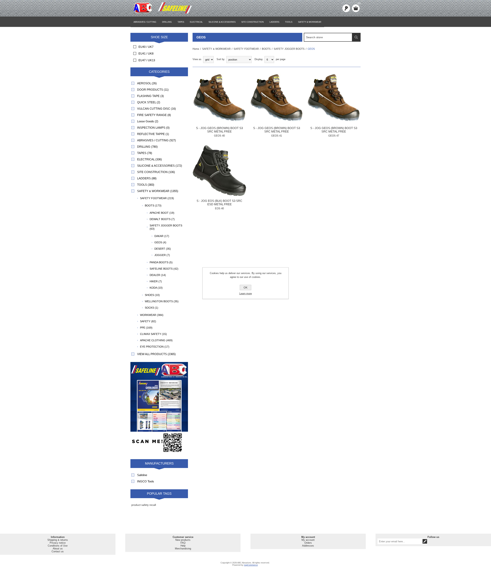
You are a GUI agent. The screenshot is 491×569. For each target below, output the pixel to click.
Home (196, 48)
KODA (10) (156, 287)
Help (182, 545)
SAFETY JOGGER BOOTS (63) (166, 227)
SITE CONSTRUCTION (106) (156, 172)
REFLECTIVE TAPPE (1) (153, 134)
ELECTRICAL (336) (149, 159)
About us (58, 548)
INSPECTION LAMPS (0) (153, 127)
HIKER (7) (156, 281)
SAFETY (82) (148, 321)
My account (308, 539)
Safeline (142, 475)
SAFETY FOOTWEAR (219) (157, 198)
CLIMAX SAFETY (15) (153, 333)
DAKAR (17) (161, 236)
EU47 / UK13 (146, 60)
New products (182, 539)
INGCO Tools (145, 481)
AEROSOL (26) (147, 83)
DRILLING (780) (147, 146)
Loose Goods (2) (147, 121)
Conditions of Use (58, 545)
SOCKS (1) (151, 307)
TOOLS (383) (145, 184)
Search (356, 37)
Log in (346, 8)
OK (245, 287)
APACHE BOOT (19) (162, 212)
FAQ (182, 542)
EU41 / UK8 (145, 53)
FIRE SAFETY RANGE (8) (154, 115)
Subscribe (425, 541)
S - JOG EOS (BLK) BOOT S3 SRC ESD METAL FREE (219, 202)
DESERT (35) (162, 248)
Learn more (245, 293)
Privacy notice (58, 542)
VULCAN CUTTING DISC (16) (156, 108)
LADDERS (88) (147, 178)
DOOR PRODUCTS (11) (153, 89)
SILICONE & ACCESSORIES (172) (159, 165)
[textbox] (328, 37)
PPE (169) (146, 327)
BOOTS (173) (153, 205)
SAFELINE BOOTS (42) (164, 268)
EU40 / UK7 (145, 46)
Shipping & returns (57, 539)
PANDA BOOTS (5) (161, 262)
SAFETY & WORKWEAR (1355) (157, 191)
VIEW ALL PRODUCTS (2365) (156, 354)
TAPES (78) (144, 153)
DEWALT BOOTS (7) (162, 219)
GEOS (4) (160, 242)
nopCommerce (251, 565)
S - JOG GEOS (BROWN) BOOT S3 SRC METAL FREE (219, 129)
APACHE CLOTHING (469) (156, 340)
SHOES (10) (152, 295)
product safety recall (143, 504)
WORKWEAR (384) (151, 314)
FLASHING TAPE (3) (150, 96)
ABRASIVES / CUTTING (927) (156, 140)
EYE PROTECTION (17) (154, 346)
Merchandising (183, 548)
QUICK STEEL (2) (148, 102)
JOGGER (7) (162, 255)
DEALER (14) (158, 275)
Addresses (308, 545)
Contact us (58, 551)
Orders (308, 542)
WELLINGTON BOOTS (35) (162, 301)
